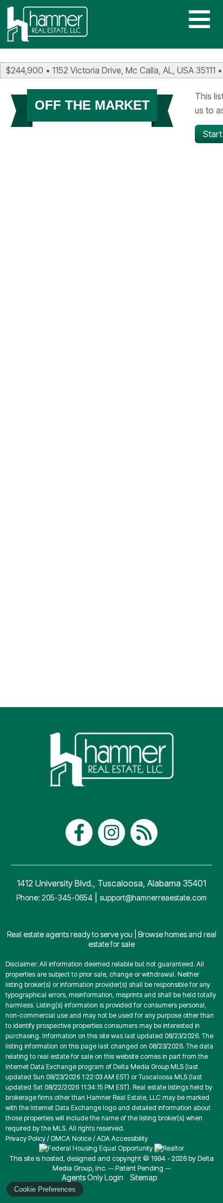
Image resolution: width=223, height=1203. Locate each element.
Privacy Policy (25, 1138)
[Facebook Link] (79, 832)
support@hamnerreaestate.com (153, 897)
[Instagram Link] (111, 832)
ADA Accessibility (122, 1138)
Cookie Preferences (45, 1189)
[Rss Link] (144, 832)
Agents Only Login (93, 1177)
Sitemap (144, 1177)
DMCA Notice (71, 1138)
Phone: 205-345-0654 (54, 897)
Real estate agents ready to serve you (70, 934)
